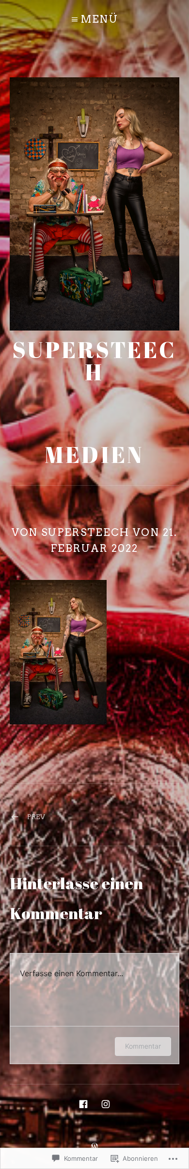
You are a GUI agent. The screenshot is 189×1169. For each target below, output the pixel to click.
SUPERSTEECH (94, 360)
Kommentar (143, 1046)
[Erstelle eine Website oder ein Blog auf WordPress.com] (94, 1146)
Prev (36, 817)
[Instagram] (105, 1103)
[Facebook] (83, 1103)
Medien (94, 454)
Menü (99, 19)
